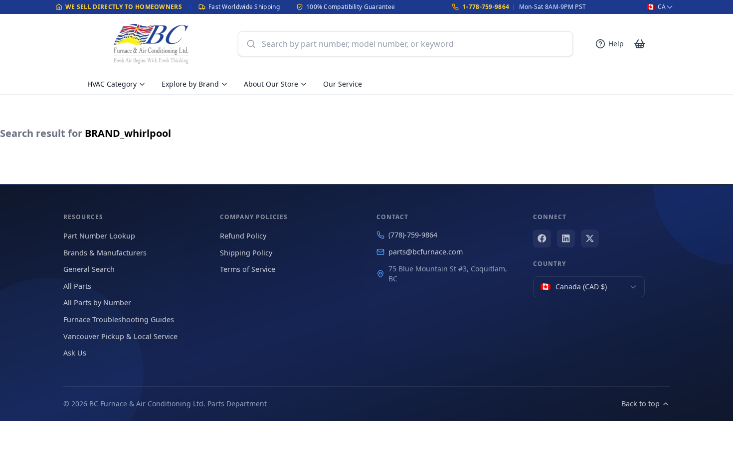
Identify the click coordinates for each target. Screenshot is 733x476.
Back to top (640, 403)
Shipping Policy (246, 252)
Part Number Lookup (99, 235)
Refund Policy (243, 235)
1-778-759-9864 (486, 6)
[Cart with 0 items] (640, 44)
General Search (89, 269)
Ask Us (74, 352)
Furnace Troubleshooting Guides (118, 319)
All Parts (77, 286)
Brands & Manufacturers (105, 252)
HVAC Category (112, 84)
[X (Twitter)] (590, 238)
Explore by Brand (190, 84)
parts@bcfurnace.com (425, 251)
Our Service (342, 84)
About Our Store (271, 84)
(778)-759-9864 (412, 234)
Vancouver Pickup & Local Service (120, 336)
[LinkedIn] (566, 238)
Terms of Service (247, 269)
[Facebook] (542, 238)
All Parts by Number (97, 302)
